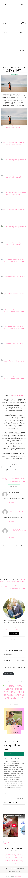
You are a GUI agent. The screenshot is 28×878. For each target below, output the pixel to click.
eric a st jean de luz (15, 529)
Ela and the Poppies (17, 395)
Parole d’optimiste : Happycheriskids (14, 855)
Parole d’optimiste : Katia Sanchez (14, 854)
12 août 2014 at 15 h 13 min (16, 511)
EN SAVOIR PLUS (14, 633)
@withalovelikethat (14, 871)
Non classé (14, 74)
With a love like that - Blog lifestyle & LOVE (14, 61)
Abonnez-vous (8, 673)
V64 (10, 510)
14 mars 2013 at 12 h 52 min (16, 494)
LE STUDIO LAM (18, 876)
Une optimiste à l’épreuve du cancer (14, 860)
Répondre (11, 502)
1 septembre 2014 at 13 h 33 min (17, 530)
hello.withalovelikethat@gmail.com (14, 629)
